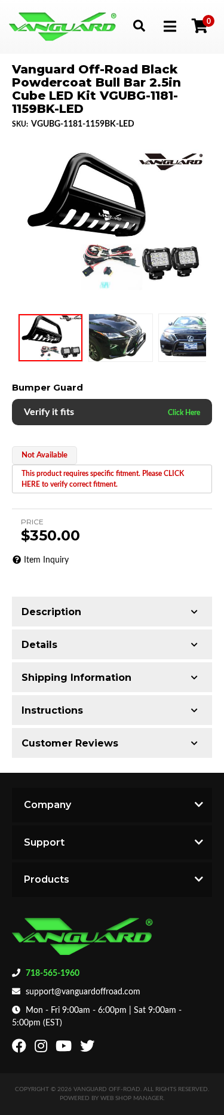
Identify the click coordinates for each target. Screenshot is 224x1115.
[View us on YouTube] (65, 1048)
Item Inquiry (46, 560)
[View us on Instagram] (42, 1048)
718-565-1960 (52, 973)
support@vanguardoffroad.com (83, 992)
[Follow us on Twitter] (88, 1048)
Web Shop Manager (131, 1098)
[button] (138, 25)
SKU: (20, 124)
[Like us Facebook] (20, 1048)
